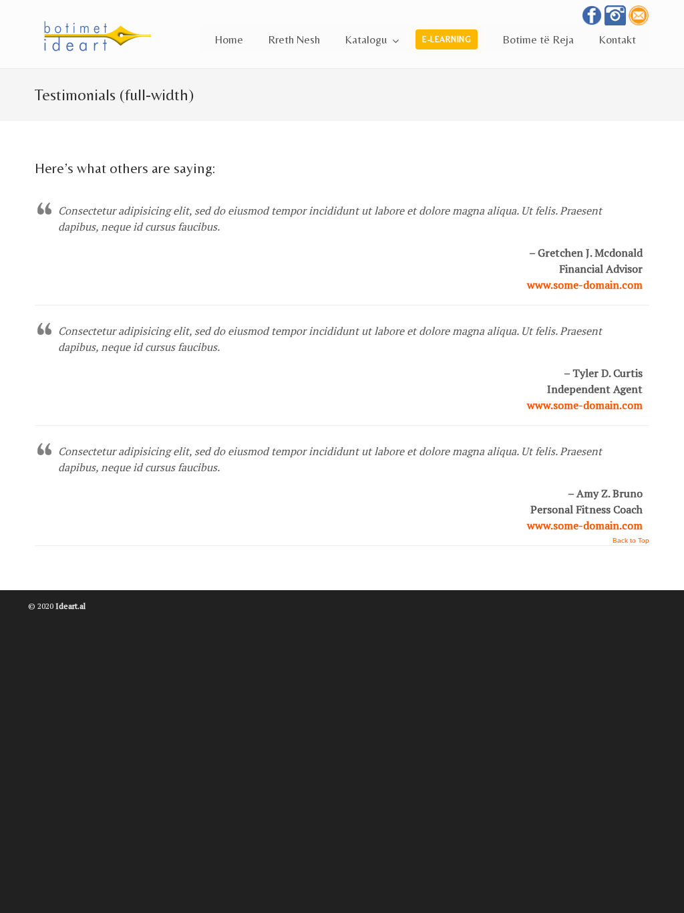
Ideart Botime (168, 32)
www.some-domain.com (585, 284)
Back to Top (631, 540)
